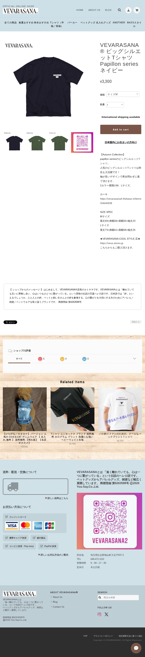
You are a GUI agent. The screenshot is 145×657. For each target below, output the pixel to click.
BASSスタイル (134, 24)
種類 (102, 94)
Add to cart (121, 129)
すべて (19, 358)
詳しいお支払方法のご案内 (54, 554)
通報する (136, 322)
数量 (102, 104)
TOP (85, 636)
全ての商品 (10, 22)
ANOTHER (119, 22)
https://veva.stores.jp (111, 243)
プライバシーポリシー (103, 636)
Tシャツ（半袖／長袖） (57, 24)
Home (79, 10)
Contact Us (58, 607)
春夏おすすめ (26, 22)
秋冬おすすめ (41, 22)
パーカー (72, 22)
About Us (94, 10)
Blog (108, 10)
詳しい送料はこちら (58, 498)
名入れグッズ (103, 22)
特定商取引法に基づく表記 (130, 636)
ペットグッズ (87, 22)
